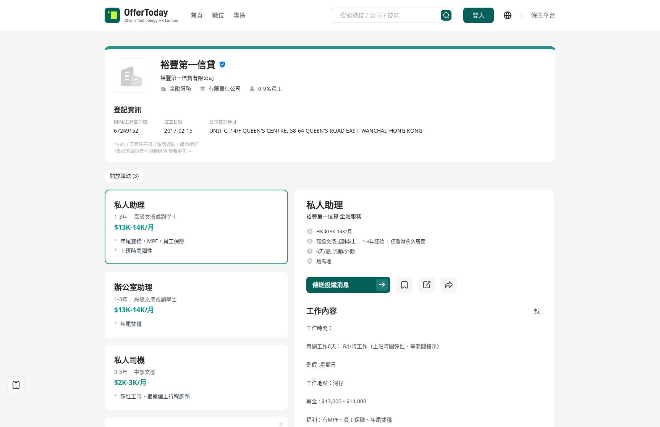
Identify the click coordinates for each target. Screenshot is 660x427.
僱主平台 (543, 15)
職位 (218, 15)
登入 (478, 15)
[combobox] (390, 15)
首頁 (197, 15)
